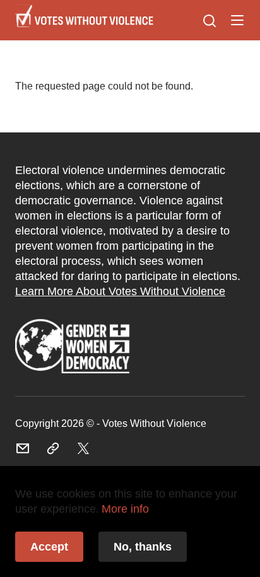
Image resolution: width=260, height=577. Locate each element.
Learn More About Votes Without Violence (120, 291)
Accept (49, 546)
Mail (22, 448)
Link (72, 347)
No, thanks (143, 546)
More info (125, 509)
